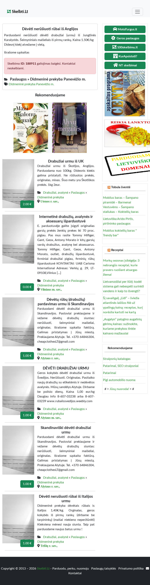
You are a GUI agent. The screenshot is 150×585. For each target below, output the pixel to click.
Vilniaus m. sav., (51, 289)
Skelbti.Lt (19, 12)
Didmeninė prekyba (50, 197)
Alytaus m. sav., (50, 417)
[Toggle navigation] (137, 12)
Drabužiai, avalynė (55, 192)
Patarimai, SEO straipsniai (120, 365)
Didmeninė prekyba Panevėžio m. (31, 84)
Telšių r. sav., (48, 545)
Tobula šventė (120, 187)
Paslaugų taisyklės (104, 568)
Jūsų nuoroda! (119, 389)
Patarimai (109, 373)
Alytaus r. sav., (50, 358)
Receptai (117, 250)
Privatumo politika (131, 568)
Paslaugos (78, 192)
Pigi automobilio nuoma (119, 380)
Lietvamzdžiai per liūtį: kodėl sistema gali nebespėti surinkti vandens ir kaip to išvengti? (123, 286)
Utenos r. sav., (49, 201)
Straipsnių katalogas (116, 358)
